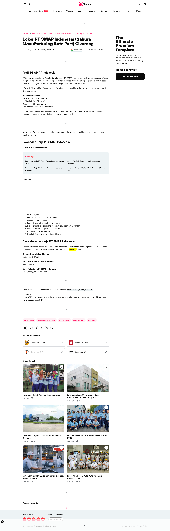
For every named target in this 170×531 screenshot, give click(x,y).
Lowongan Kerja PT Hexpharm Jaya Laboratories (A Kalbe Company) (83, 396)
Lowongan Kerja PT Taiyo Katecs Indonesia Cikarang (42, 436)
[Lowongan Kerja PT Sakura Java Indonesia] (43, 378)
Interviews (103, 11)
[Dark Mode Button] (30, 4)
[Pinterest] (41, 328)
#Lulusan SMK (78, 320)
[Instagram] (34, 519)
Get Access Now (130, 77)
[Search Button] (139, 4)
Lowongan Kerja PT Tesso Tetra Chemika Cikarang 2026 (44, 162)
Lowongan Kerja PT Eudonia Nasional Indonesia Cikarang (43, 169)
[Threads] (38, 519)
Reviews (116, 11)
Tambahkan (78, 50)
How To (128, 11)
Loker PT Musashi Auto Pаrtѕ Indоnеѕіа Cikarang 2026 (84, 477)
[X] (30, 328)
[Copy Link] (52, 328)
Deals (138, 11)
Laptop (92, 11)
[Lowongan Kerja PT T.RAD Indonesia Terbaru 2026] (88, 418)
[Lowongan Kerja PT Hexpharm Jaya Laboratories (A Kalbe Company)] (88, 378)
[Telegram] (36, 328)
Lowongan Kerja (38, 11)
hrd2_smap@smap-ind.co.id (35, 271)
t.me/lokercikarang (31, 257)
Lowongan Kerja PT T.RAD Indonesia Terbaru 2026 (87, 436)
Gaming (69, 11)
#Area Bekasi (29, 320)
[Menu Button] (25, 4)
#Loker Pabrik (64, 320)
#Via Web (91, 320)
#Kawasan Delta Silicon (46, 320)
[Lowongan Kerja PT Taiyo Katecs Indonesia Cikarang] (43, 418)
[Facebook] (25, 328)
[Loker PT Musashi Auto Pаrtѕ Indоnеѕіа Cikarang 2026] (88, 459)
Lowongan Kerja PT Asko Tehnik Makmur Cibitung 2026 (86, 169)
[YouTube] (43, 519)
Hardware (57, 11)
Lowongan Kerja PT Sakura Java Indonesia (41, 395)
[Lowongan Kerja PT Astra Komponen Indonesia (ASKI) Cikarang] (43, 459)
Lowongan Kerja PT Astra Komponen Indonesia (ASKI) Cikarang (43, 477)
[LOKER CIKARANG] (85, 4)
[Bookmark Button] (145, 4)
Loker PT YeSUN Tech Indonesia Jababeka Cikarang (83, 162)
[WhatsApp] (47, 328)
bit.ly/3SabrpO (29, 264)
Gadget (81, 11)
